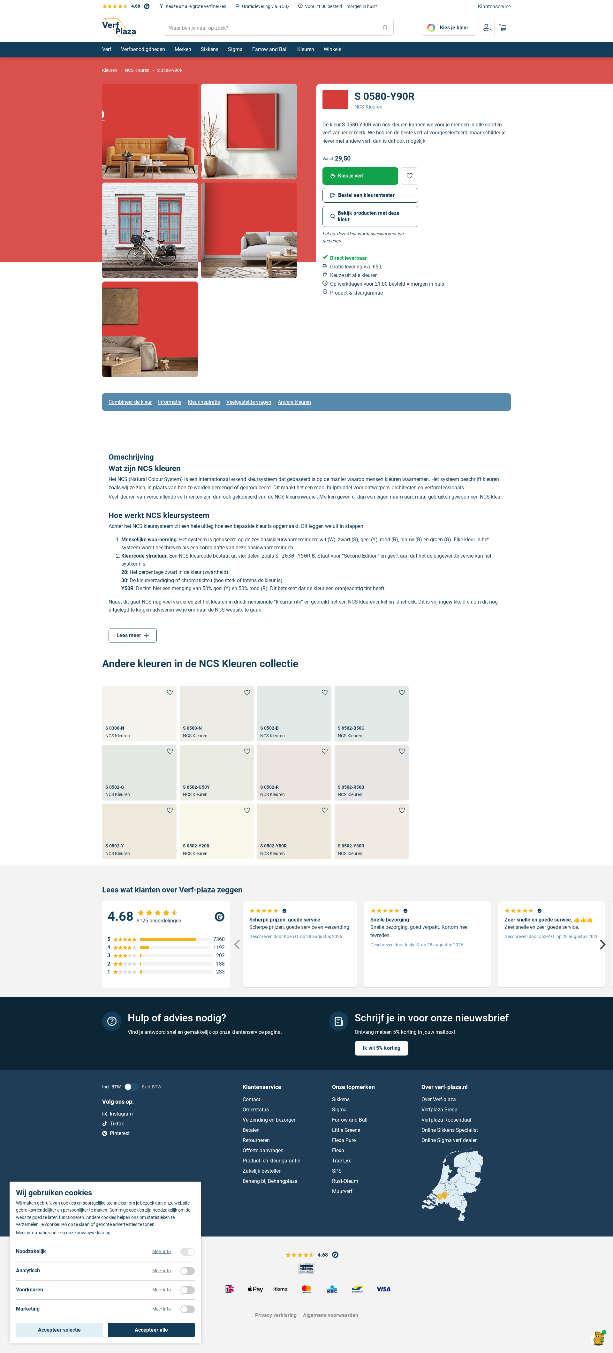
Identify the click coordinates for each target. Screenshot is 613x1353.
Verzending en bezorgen (270, 1120)
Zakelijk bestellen (262, 1171)
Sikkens (341, 1099)
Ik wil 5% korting (381, 1048)
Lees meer (129, 635)
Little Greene (346, 1130)
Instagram (121, 1114)
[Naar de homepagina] (119, 27)
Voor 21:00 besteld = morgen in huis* (341, 6)
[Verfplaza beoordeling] (166, 916)
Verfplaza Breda (439, 1110)
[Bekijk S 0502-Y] (139, 831)
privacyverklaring (93, 1232)
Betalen (251, 1130)
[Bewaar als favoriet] (409, 176)
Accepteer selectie (59, 1330)
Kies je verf (351, 176)
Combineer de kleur (130, 402)
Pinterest (120, 1133)
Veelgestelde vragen (248, 402)
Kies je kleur (454, 28)
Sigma (339, 1110)
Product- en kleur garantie (271, 1161)
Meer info (161, 1251)
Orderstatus (256, 1110)
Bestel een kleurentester (366, 195)
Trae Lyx (341, 1161)
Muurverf (342, 1191)
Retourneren (256, 1140)
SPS (337, 1171)
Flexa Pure (344, 1140)
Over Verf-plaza (438, 1099)
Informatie (169, 402)
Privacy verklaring (276, 1315)
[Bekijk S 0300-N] (139, 713)
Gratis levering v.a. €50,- (265, 6)
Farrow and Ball (349, 1120)
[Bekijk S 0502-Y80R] (372, 831)
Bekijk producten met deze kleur (368, 216)
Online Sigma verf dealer (449, 1140)
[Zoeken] (385, 27)
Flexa (338, 1150)
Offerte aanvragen (263, 1150)
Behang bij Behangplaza (270, 1181)
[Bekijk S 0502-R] (294, 772)
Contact (251, 1099)
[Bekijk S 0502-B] (294, 713)
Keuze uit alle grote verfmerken (196, 6)
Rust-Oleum (345, 1181)
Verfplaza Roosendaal (446, 1120)
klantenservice (247, 1032)
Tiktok (117, 1124)
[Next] (602, 944)
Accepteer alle (151, 1330)
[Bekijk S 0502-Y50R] (294, 831)
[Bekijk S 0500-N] (217, 713)
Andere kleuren (294, 402)
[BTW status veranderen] (131, 1087)
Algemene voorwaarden (330, 1315)
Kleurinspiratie (204, 402)
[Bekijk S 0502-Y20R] (217, 831)
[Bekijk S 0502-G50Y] (217, 772)
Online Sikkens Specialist (449, 1130)
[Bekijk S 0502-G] (139, 772)
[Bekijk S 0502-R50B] (372, 772)
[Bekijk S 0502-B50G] (372, 713)
